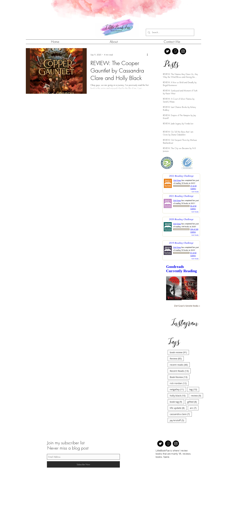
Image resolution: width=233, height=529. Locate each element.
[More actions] (148, 55)
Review (177, 358)
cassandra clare (181, 414)
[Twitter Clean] (184, 4)
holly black (179, 395)
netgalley (178, 389)
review (197, 395)
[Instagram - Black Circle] (183, 51)
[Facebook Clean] (187, 4)
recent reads (180, 364)
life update (178, 407)
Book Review (179, 377)
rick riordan (179, 383)
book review (179, 352)
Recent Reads (180, 370)
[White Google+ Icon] (191, 4)
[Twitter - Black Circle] (167, 51)
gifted (193, 401)
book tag (177, 401)
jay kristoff (178, 420)
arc (194, 407)
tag (194, 389)
